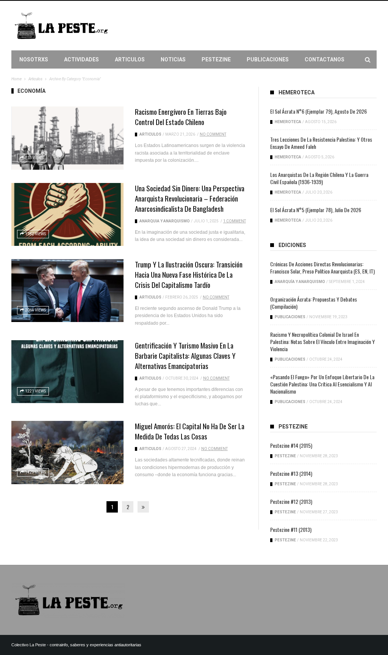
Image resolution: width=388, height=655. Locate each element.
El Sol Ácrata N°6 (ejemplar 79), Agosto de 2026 (318, 111)
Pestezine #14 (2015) (291, 445)
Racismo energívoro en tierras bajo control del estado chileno (181, 116)
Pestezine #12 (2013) (291, 501)
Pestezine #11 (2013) (290, 529)
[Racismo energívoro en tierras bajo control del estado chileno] (67, 137)
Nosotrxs (33, 59)
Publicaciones (268, 59)
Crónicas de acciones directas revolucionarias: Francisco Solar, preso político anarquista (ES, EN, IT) (322, 267)
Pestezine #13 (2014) (291, 473)
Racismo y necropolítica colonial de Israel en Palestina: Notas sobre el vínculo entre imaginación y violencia (322, 341)
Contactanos (324, 59)
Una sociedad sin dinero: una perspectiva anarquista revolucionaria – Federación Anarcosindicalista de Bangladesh (189, 198)
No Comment (213, 134)
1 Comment (234, 221)
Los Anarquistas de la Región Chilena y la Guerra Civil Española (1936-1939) (319, 178)
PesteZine (216, 59)
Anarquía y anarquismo (164, 221)
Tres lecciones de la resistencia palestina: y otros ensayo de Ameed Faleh (321, 142)
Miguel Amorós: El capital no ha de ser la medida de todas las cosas (189, 431)
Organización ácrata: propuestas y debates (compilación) (313, 302)
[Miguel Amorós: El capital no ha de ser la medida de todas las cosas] (67, 452)
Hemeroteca (288, 122)
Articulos (130, 59)
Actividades (81, 59)
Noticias (173, 59)
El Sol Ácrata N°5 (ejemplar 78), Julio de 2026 (315, 210)
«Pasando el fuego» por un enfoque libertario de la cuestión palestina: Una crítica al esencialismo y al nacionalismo (322, 384)
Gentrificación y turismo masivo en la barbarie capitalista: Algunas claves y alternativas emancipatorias (185, 355)
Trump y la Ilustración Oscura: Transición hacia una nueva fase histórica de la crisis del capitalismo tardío (188, 274)
